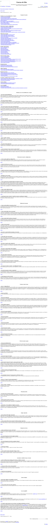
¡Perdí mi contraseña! (3, 20)
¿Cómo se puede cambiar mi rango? (5, 31)
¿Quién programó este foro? (4, 86)
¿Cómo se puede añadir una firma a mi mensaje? (7, 36)
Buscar (46, 6)
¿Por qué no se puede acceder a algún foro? (6, 39)
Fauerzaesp (17, 522)
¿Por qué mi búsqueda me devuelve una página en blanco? (9, 74)
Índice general (2, 10)
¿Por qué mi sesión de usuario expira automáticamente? (8, 18)
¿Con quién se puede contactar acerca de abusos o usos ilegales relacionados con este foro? (13, 87)
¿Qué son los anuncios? (3, 51)
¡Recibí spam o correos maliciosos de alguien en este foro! (9, 66)
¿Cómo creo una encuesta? (4, 37)
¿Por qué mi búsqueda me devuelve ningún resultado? (8, 73)
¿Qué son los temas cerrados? (4, 53)
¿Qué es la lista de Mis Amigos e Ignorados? (7, 69)
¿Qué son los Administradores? (5, 56)
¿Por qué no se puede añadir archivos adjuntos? (7, 40)
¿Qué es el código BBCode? (4, 47)
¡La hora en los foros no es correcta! (5, 27)
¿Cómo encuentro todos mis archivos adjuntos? (7, 83)
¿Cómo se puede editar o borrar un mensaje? (7, 35)
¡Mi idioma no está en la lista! (4, 29)
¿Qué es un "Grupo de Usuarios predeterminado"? (7, 61)
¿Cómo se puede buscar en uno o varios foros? (7, 72)
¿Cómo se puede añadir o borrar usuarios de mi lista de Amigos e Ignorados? (11, 70)
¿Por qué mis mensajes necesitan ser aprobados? (7, 43)
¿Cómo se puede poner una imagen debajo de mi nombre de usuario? (10, 30)
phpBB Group (35, 493)
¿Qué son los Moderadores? (4, 57)
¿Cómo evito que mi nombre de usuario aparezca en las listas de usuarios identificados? (13, 19)
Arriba (1, 98)
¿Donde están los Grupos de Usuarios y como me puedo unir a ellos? (10, 59)
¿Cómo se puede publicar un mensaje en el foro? (7, 34)
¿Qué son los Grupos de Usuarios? (5, 58)
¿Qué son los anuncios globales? (5, 50)
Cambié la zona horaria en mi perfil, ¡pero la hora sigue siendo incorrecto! (11, 28)
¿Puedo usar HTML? (3, 48)
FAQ (42, 6)
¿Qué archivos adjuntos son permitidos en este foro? (8, 82)
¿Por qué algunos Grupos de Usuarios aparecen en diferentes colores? (10, 60)
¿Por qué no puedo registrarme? (5, 23)
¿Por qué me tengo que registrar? (5, 17)
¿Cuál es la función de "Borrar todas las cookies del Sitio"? (9, 24)
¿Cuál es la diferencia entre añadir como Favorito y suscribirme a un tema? (11, 78)
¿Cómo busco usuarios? (4, 75)
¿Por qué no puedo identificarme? (5, 16)
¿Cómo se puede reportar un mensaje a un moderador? (8, 42)
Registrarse (8, 6)
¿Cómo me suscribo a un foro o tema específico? (7, 79)
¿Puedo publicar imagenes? (4, 49)
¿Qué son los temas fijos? (4, 52)
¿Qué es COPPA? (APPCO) (4, 22)
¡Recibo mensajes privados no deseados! (6, 65)
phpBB (7, 521)
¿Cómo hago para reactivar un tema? (5, 44)
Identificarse (3, 6)
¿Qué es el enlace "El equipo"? (5, 62)
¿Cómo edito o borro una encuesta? (5, 38)
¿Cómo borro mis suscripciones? (5, 80)
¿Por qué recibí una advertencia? (5, 41)
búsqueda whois (25, 505)
